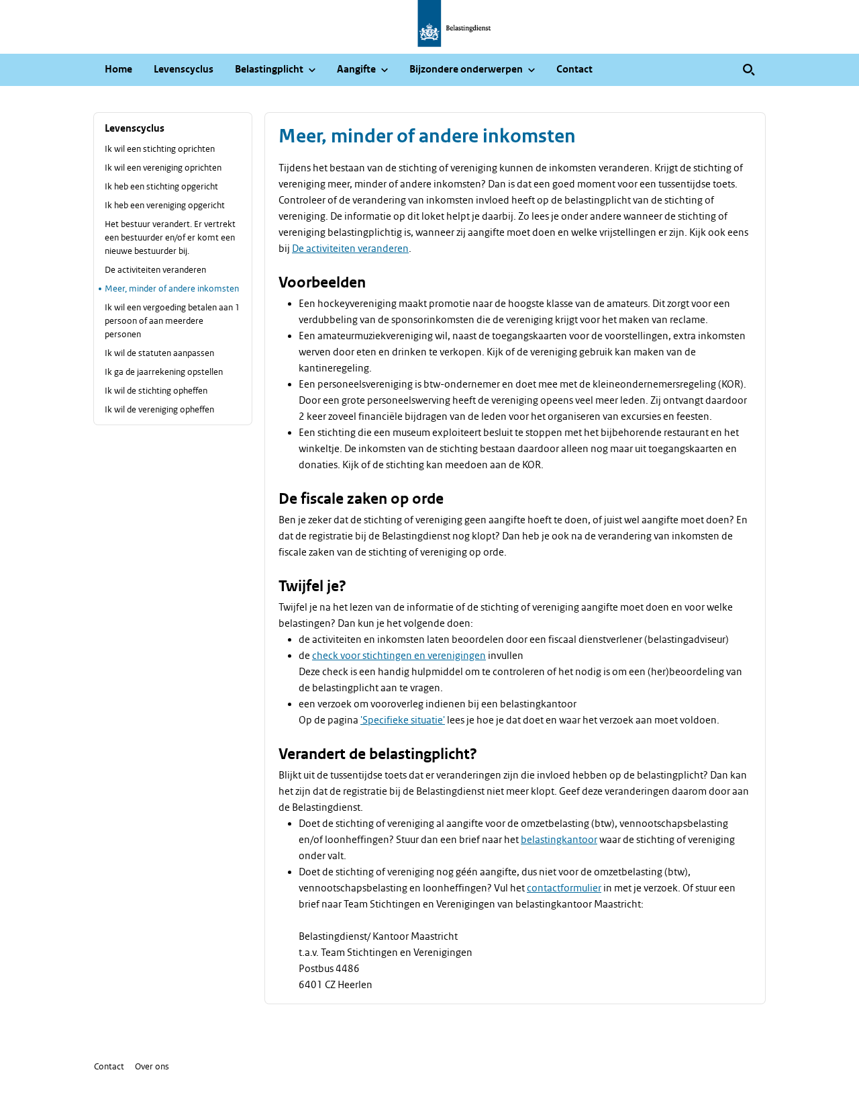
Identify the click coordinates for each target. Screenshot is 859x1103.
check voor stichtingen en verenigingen (399, 656)
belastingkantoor (559, 840)
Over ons (152, 1066)
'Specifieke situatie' (402, 720)
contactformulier (564, 888)
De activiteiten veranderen (350, 248)
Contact (109, 1066)
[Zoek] (749, 70)
